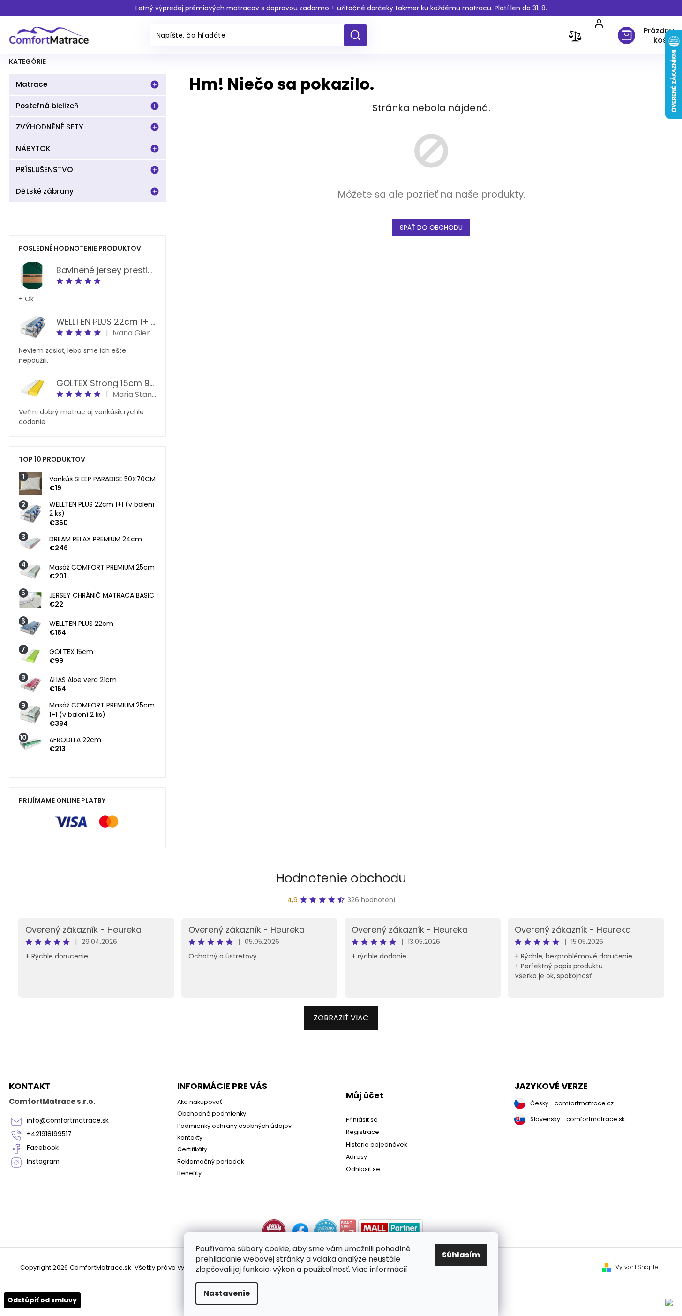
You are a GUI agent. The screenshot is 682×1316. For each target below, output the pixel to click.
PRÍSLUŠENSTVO (44, 170)
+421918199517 (49, 1134)
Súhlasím (461, 1254)
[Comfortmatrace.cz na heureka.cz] (325, 1231)
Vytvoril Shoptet (637, 1267)
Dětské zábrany (45, 191)
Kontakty (189, 1137)
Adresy (356, 1157)
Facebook (43, 1147)
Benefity (189, 1173)
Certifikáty (192, 1149)
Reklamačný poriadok (210, 1161)
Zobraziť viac (341, 1017)
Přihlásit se (362, 1120)
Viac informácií (379, 1269)
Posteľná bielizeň (47, 106)
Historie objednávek (376, 1145)
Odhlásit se (363, 1169)
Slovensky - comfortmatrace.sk (577, 1119)
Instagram (43, 1161)
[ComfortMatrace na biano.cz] (347, 1231)
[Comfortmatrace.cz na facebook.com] (300, 1231)
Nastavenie (226, 1293)
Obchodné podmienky (211, 1114)
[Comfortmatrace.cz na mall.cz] (390, 1231)
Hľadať (359, 35)
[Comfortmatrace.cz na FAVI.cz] (274, 1231)
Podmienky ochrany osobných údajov (234, 1126)
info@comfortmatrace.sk (68, 1120)
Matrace (31, 84)
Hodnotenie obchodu (341, 878)
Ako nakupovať (199, 1102)
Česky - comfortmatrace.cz (572, 1103)
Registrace (362, 1132)
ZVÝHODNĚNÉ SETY (49, 127)
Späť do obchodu (431, 227)
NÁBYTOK (33, 148)
